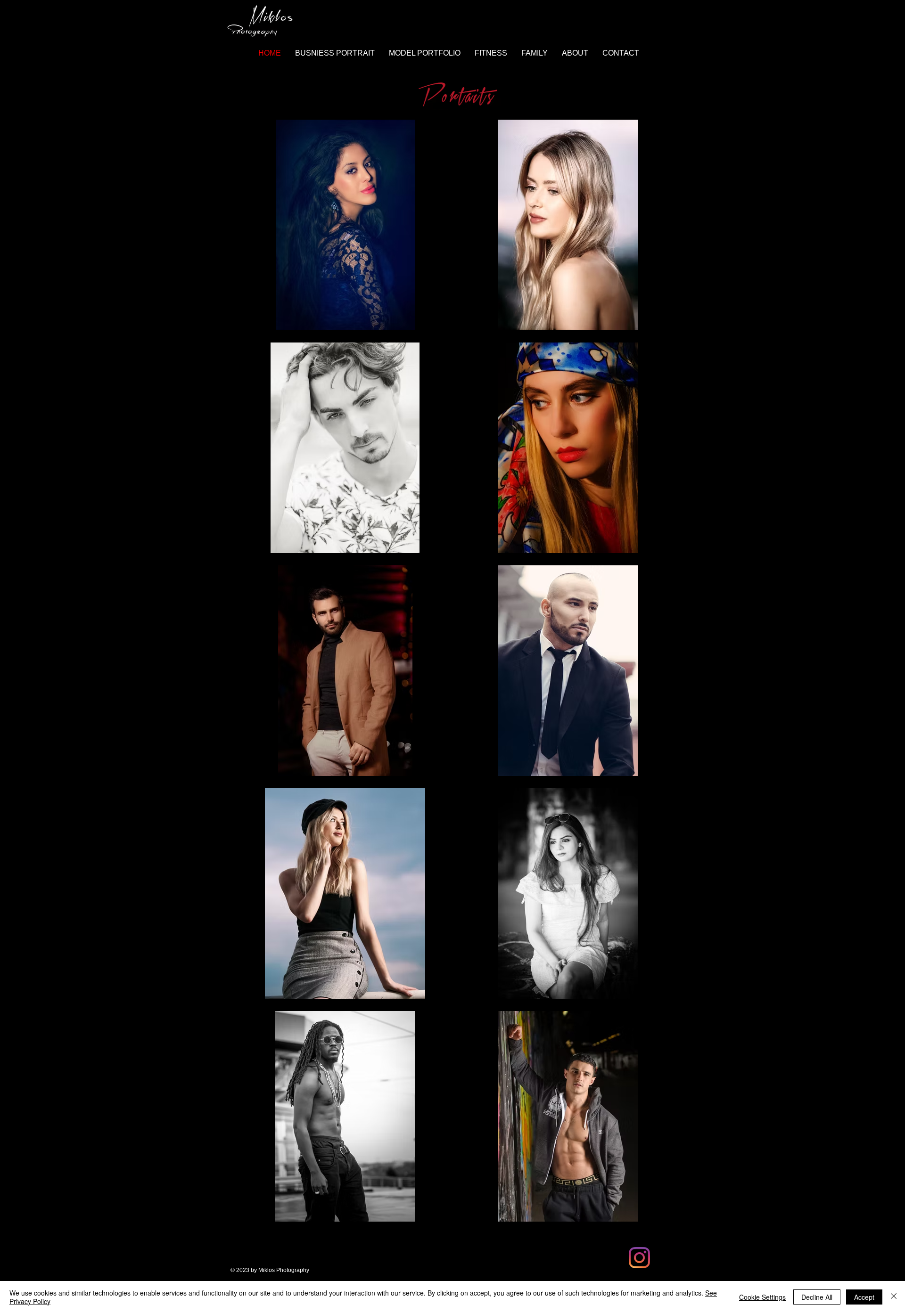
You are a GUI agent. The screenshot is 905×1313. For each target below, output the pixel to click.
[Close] (893, 1297)
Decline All (816, 1297)
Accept (864, 1297)
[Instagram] (639, 1257)
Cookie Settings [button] (762, 1297)
